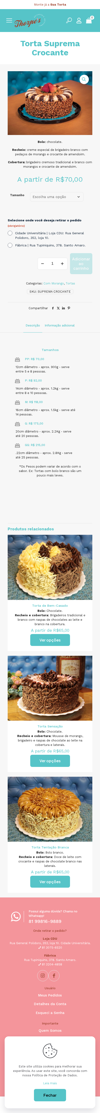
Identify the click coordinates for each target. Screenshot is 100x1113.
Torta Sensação (50, 726)
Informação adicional (60, 325)
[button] (84, 79)
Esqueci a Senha (50, 1013)
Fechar (50, 1095)
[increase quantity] (62, 264)
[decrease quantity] (43, 264)
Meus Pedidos (50, 995)
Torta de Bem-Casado (50, 605)
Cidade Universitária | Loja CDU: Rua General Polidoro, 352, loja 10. (49, 235)
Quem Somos (50, 1030)
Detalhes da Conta (50, 1004)
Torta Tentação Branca (50, 847)
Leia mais (50, 1083)
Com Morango (53, 283)
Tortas (70, 283)
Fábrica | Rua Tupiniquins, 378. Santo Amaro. (50, 245)
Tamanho (17, 195)
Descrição (33, 325)
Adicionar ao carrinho (81, 263)
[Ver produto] (87, 540)
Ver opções (50, 640)
